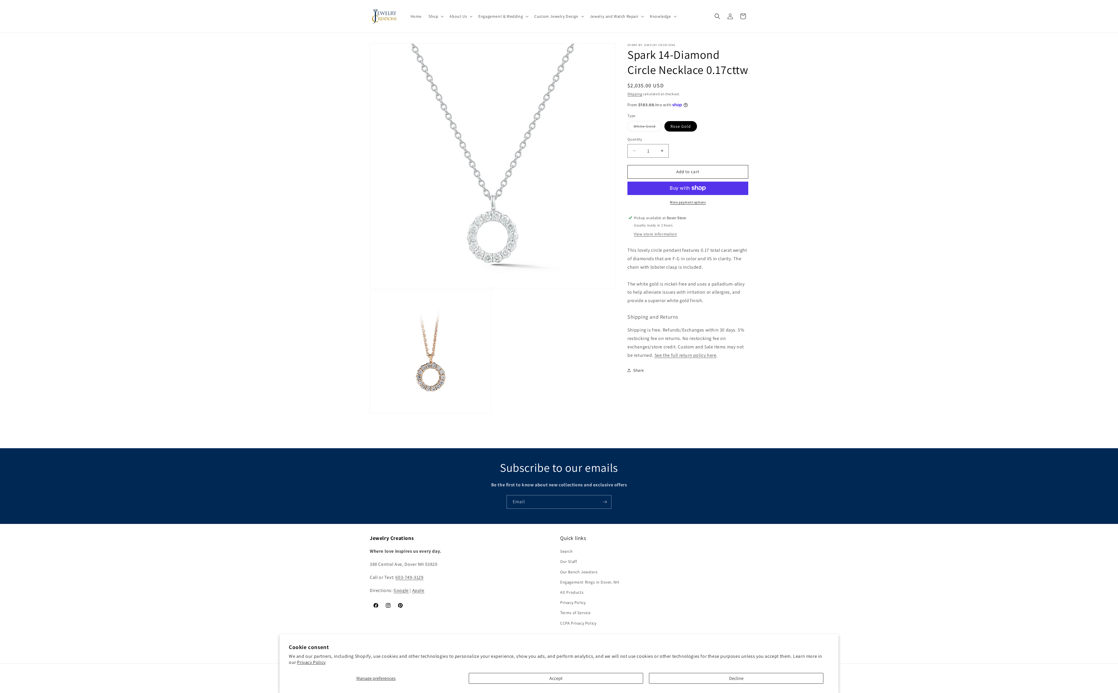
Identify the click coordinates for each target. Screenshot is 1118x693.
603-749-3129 (409, 577)
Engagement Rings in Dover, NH (589, 582)
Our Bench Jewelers (579, 572)
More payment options (688, 202)
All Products (571, 592)
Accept (555, 678)
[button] (435, 16)
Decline (736, 678)
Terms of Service (575, 612)
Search (566, 551)
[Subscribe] (604, 502)
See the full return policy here (685, 355)
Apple (418, 590)
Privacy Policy (311, 662)
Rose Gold (681, 126)
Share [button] (638, 370)
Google (401, 590)
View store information (655, 234)
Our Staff (568, 561)
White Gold (648, 127)
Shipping (634, 94)
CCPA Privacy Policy (578, 623)
